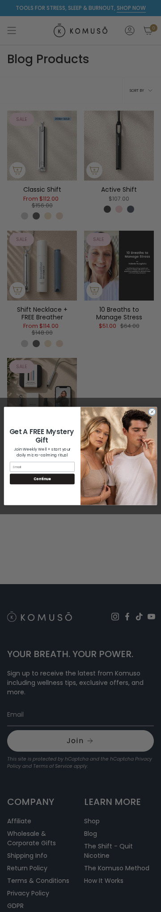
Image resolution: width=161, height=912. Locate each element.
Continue (42, 479)
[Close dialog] (151, 412)
